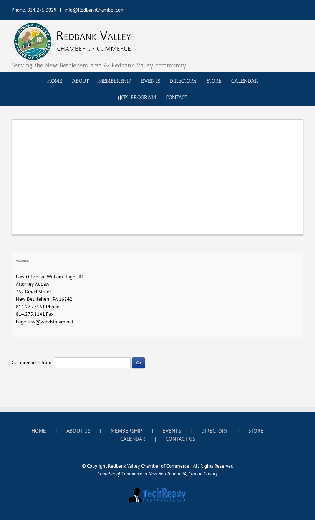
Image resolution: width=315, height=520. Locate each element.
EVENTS (171, 430)
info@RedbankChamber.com (95, 10)
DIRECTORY (214, 430)
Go (138, 362)
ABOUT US (78, 430)
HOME (39, 430)
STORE (256, 430)
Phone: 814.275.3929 (34, 10)
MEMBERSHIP (126, 430)
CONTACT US (180, 438)
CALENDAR (132, 438)
